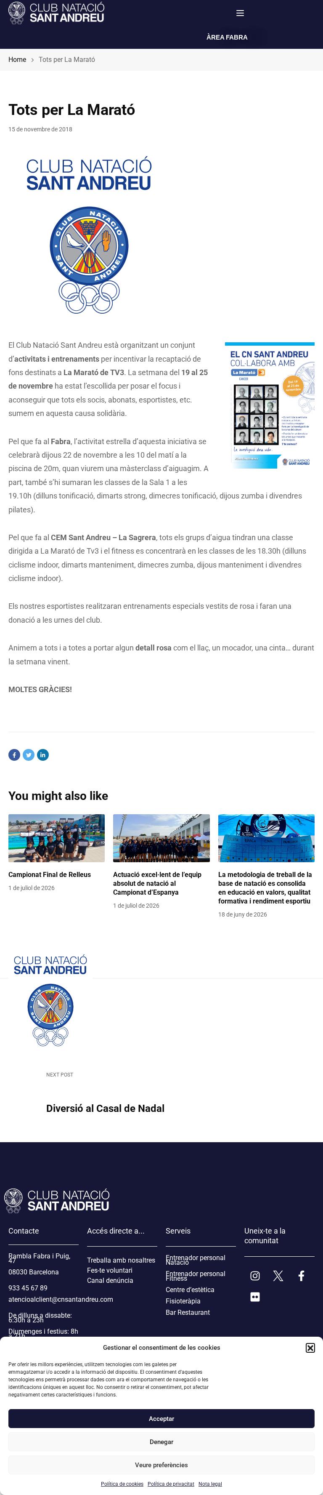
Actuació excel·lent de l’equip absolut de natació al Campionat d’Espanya (157, 883)
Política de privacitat (171, 1484)
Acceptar (161, 1419)
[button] (310, 1347)
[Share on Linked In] (43, 755)
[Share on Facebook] (14, 755)
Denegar (161, 1442)
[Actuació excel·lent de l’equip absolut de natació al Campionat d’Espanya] (161, 838)
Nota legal (210, 1484)
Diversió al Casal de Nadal (105, 1108)
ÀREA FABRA (227, 37)
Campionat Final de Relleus (49, 875)
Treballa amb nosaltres (121, 1260)
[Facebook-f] (301, 1276)
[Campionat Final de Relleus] (56, 838)
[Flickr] (254, 1297)
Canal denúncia (110, 1280)
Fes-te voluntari (109, 1270)
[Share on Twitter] (28, 755)
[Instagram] (254, 1276)
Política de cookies (122, 1484)
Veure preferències (161, 1465)
